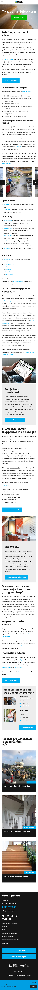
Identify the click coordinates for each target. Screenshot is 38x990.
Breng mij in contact (11, 680)
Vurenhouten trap (9, 264)
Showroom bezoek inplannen (17, 577)
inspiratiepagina (6, 163)
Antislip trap (7, 259)
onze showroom (27, 561)
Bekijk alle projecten (8, 745)
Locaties (5, 943)
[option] (19, 182)
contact (4, 284)
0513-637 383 (25, 706)
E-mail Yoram (25, 703)
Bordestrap (7, 248)
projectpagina (19, 667)
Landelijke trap (8, 235)
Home (14, 8)
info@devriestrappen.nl (9, 911)
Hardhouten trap (8, 267)
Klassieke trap (8, 228)
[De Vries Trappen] (19, 2)
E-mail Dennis (25, 717)
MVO (3, 930)
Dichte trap (7, 209)
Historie (4, 927)
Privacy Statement (20, 975)
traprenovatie (25, 646)
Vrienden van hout (8, 936)
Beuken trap (9, 274)
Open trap (7, 204)
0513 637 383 (9, 907)
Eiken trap (8, 269)
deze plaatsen (22, 672)
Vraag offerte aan (27, 728)
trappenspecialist (9, 59)
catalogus (21, 660)
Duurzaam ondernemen (9, 933)
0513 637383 (25, 720)
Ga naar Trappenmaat (15, 420)
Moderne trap (8, 220)
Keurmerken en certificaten (10, 940)
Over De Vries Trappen (9, 923)
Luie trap (6, 241)
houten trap (7, 301)
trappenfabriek (26, 91)
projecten (18, 146)
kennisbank (5, 485)
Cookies (29, 975)
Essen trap (8, 272)
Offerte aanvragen (19, 17)
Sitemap (11, 975)
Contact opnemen (19, 950)
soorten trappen (18, 281)
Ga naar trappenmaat (12, 510)
